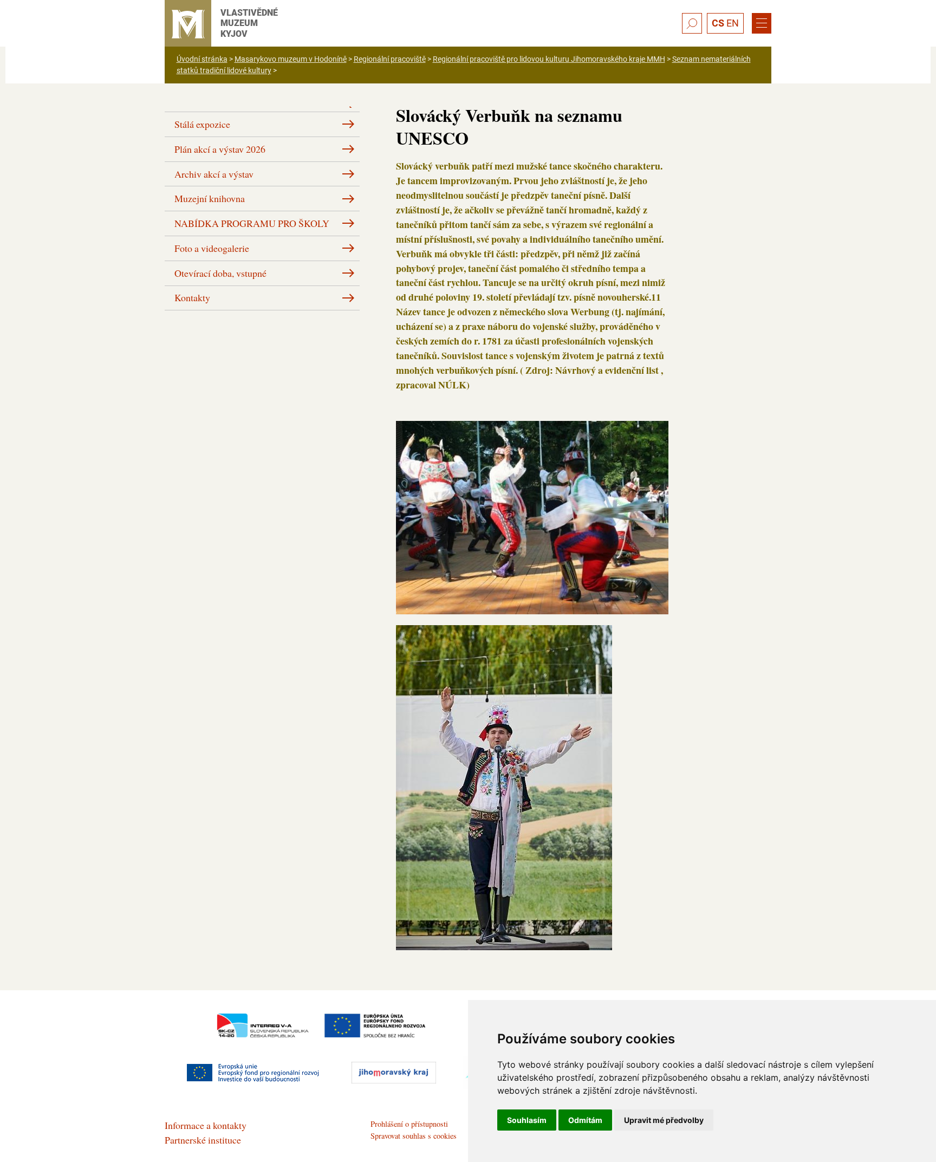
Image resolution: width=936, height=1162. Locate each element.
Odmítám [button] (585, 1120)
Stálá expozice (202, 124)
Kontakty (192, 297)
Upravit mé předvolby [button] (664, 1120)
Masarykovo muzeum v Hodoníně (291, 59)
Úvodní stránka (202, 59)
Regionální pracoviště (390, 59)
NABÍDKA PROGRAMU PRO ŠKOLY (251, 223)
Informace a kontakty (205, 1125)
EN (732, 23)
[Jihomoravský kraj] (394, 1072)
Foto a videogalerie (211, 248)
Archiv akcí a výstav (213, 173)
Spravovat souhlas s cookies (413, 1136)
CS (718, 23)
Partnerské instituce (203, 1139)
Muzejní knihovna (209, 198)
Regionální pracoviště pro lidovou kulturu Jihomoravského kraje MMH (549, 59)
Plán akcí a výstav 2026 (219, 148)
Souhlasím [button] (527, 1120)
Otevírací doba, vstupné (220, 273)
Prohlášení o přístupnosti (409, 1124)
